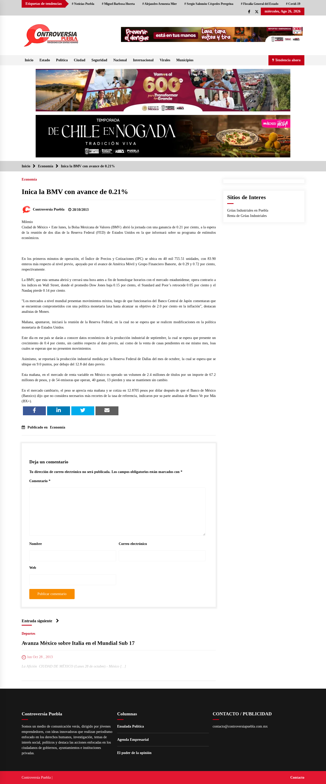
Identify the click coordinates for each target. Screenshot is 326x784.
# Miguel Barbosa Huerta (118, 4)
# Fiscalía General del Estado (259, 4)
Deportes (28, 633)
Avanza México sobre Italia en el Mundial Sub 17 (78, 643)
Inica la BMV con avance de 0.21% (75, 192)
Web (32, 568)
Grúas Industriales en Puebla (247, 210)
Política (62, 60)
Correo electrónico (133, 544)
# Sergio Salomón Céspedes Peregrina (208, 4)
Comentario (39, 481)
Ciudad (79, 60)
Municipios (184, 60)
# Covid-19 (293, 4)
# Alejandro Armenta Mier (159, 4)
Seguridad (99, 60)
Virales (165, 60)
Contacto (297, 777)
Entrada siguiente (37, 620)
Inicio (29, 60)
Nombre (35, 544)
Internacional (143, 60)
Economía (29, 179)
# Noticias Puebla (83, 4)
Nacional (120, 60)
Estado (44, 60)
